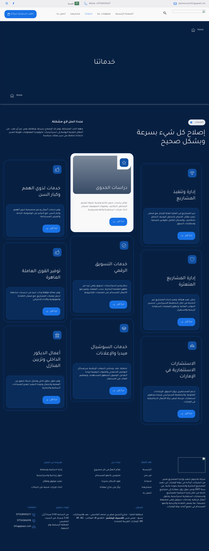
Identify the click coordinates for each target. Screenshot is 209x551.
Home (200, 30)
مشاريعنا (75, 14)
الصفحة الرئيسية (124, 14)
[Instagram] (6, 3)
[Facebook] (13, 3)
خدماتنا (88, 14)
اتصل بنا (61, 14)
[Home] (193, 30)
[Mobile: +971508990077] (85, 3)
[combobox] (73, 4)
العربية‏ (71, 4)
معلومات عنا (104, 14)
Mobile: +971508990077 (99, 4)
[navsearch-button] (165, 14)
